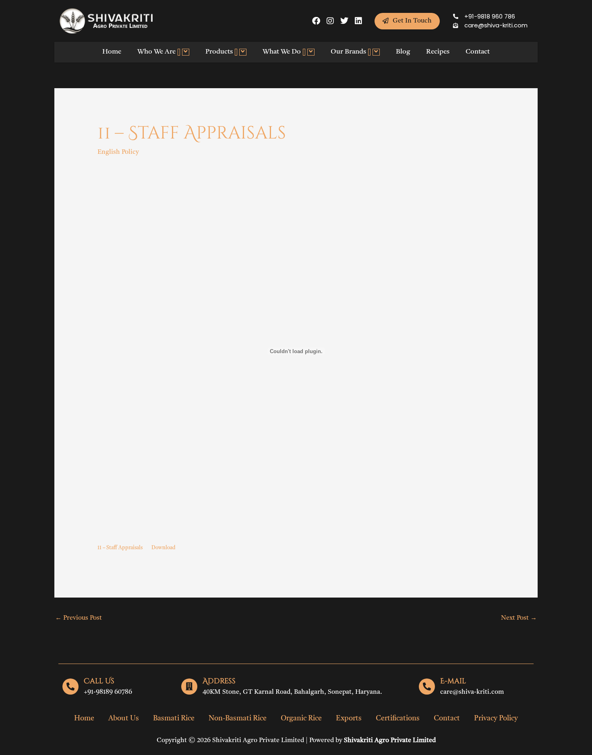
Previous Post (78, 618)
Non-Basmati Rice (238, 718)
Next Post (519, 618)
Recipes (437, 51)
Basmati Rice (174, 718)
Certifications (398, 718)
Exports (349, 718)
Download (163, 547)
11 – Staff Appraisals (120, 547)
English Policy (118, 152)
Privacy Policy (496, 718)
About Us (123, 718)
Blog (403, 51)
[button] (179, 52)
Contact (478, 51)
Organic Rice (301, 718)
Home (111, 51)
